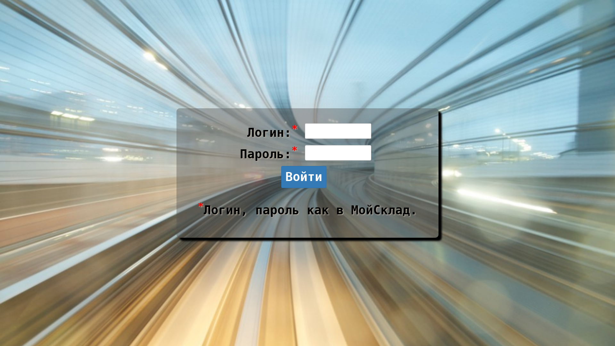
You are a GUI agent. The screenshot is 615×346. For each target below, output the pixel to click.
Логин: (272, 131)
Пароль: (269, 152)
